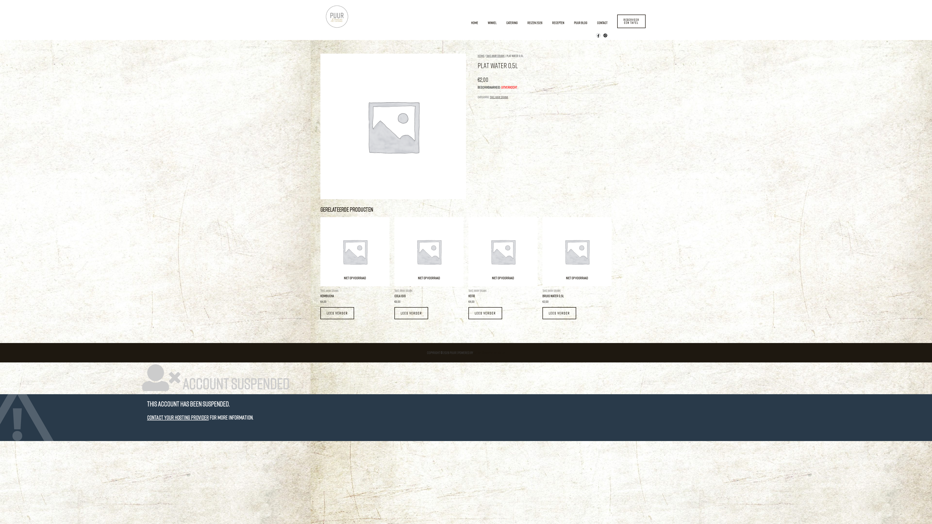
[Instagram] (605, 35)
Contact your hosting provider (178, 417)
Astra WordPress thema (489, 353)
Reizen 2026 (534, 23)
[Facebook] (598, 35)
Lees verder (337, 313)
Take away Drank (495, 56)
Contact (602, 23)
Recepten (558, 23)
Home (474, 23)
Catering (512, 23)
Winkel (492, 23)
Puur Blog (580, 23)
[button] (631, 21)
